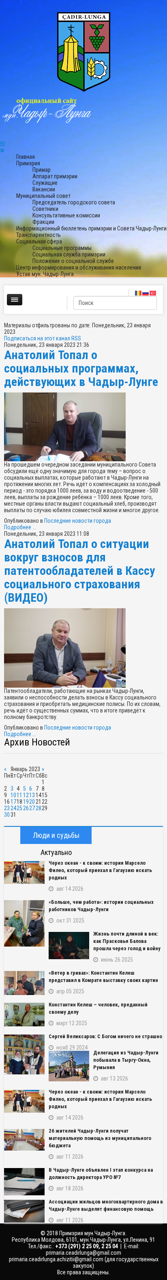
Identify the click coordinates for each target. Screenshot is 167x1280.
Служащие (45, 183)
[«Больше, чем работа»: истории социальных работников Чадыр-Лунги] (24, 923)
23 (7, 808)
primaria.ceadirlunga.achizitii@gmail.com (56, 1259)
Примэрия (28, 163)
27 (32, 808)
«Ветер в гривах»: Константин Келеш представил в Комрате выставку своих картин (103, 976)
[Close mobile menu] (2, 150)
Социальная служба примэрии (68, 254)
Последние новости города (77, 520)
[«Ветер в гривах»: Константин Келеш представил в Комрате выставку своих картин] (24, 983)
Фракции (43, 222)
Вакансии (43, 189)
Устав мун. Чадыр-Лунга (45, 274)
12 (26, 795)
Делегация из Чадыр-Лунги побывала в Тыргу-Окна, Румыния (125, 1060)
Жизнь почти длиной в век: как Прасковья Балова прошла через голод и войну (127, 941)
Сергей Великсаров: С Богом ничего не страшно (105, 1036)
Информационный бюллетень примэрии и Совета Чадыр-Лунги (91, 228)
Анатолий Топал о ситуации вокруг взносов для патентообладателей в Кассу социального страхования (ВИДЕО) (79, 571)
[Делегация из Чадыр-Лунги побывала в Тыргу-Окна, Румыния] (69, 1066)
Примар (41, 170)
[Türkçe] (153, 292)
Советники (45, 209)
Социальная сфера (39, 241)
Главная (25, 156)
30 (7, 814)
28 (38, 808)
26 (26, 808)
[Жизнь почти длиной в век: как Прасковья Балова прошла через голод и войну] (69, 945)
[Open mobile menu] (2, 143)
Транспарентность (38, 235)
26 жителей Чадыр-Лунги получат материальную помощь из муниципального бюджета (100, 1138)
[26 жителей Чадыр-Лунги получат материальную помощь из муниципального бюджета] (24, 1140)
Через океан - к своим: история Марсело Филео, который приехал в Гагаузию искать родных (100, 870)
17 (13, 801)
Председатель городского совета (73, 202)
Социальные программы (62, 248)
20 (32, 801)
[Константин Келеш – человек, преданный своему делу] (24, 1014)
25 (19, 808)
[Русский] (146, 292)
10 (13, 795)
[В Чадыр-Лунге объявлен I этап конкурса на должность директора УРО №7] (24, 1181)
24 (13, 808)
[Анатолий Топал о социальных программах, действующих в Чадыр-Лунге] (83, 426)
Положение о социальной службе (73, 261)
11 (19, 795)
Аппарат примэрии (54, 176)
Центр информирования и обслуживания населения (78, 267)
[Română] (138, 292)
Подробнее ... (20, 527)
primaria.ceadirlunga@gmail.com (83, 1252)
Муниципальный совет (43, 196)
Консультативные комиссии (66, 215)
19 (26, 801)
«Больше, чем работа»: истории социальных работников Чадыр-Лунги (101, 905)
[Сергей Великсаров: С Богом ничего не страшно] (24, 1054)
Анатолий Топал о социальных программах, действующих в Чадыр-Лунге (81, 368)
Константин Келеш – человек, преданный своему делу (98, 1008)
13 (32, 795)
